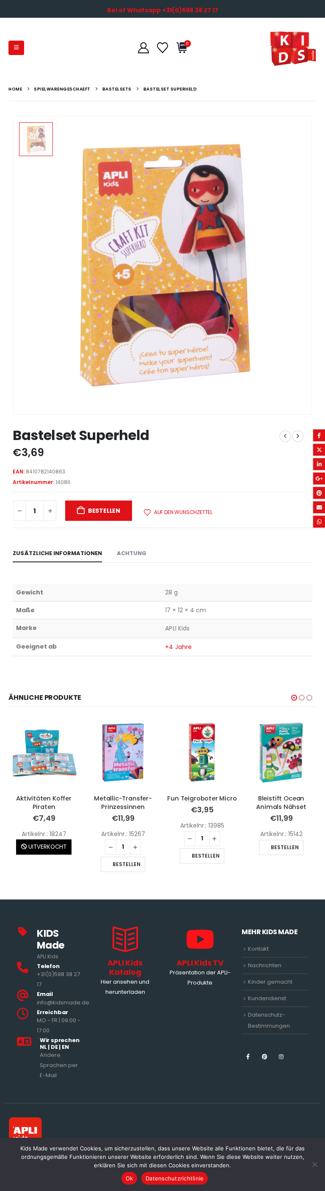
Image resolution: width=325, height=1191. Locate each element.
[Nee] (314, 1164)
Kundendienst (267, 998)
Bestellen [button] (126, 864)
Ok (129, 1178)
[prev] (285, 436)
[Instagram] (281, 1057)
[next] (298, 436)
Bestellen (104, 510)
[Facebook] (248, 1057)
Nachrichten (264, 965)
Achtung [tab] (131, 553)
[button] (16, 48)
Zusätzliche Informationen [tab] (57, 553)
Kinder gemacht (270, 982)
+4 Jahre (178, 647)
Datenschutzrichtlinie (175, 1178)
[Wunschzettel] (162, 47)
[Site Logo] (293, 47)
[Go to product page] (43, 752)
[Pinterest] (265, 1057)
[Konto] (143, 47)
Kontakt (258, 949)
